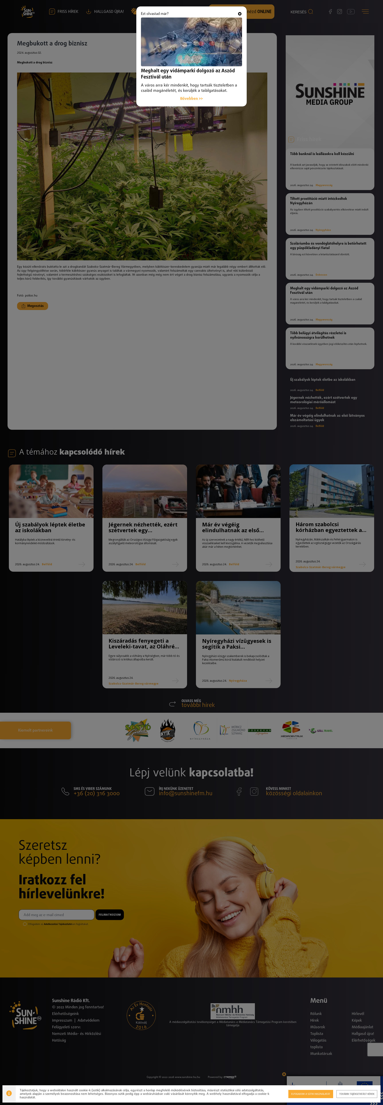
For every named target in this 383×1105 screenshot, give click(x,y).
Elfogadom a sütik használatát (310, 1094)
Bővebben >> (191, 99)
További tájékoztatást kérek (356, 1094)
